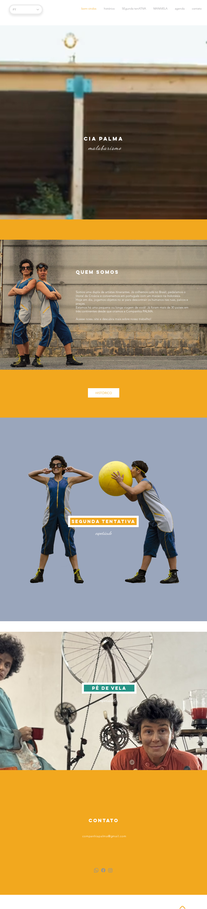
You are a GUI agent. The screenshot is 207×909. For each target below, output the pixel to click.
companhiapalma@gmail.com (104, 836)
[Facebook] (103, 870)
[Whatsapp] (96, 870)
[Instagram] (110, 870)
